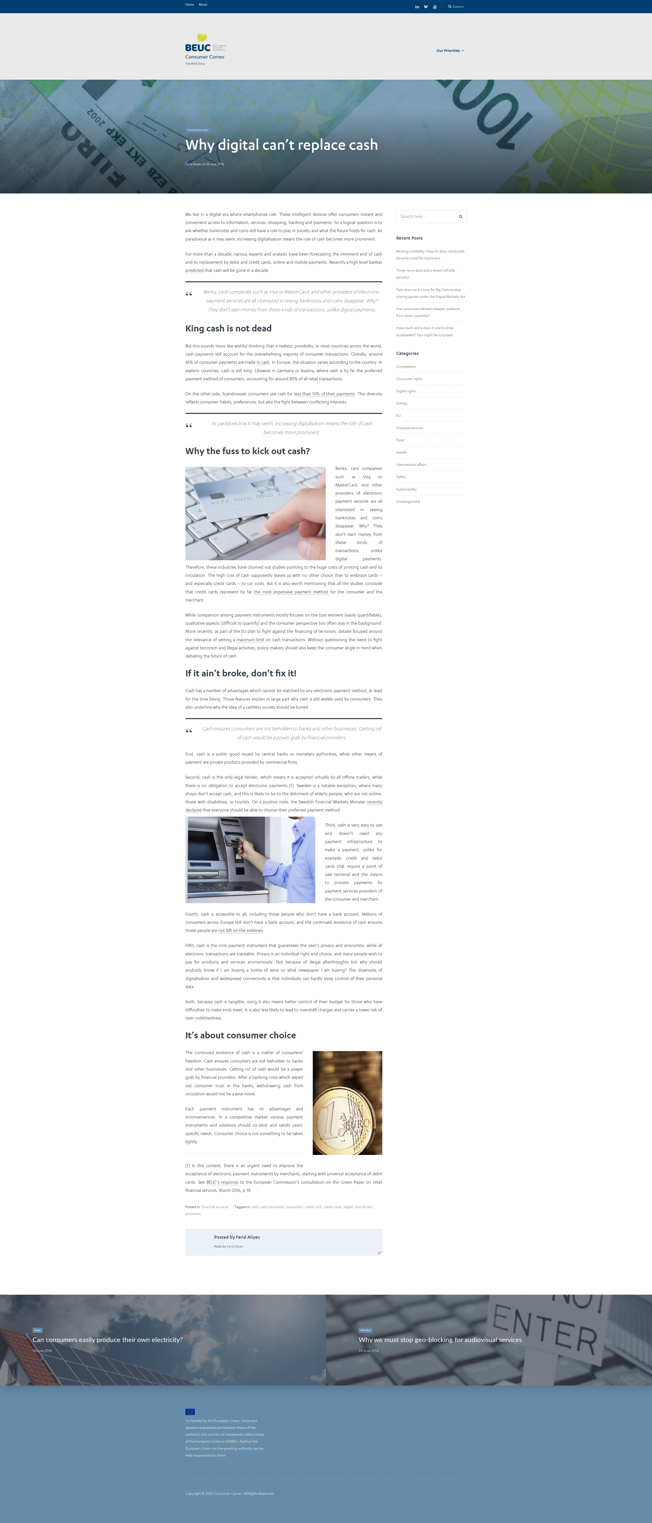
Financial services (197, 130)
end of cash (364, 1207)
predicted (194, 270)
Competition (406, 366)
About (203, 5)
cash (255, 1207)
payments (193, 1213)
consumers (294, 1207)
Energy (402, 403)
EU (398, 415)
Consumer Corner (205, 57)
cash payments (272, 1207)
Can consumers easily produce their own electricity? (108, 1340)
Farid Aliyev (193, 164)
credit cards (332, 1207)
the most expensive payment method (291, 591)
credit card (313, 1207)
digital (348, 1207)
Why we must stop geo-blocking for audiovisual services (440, 1340)
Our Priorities (448, 51)
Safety (401, 476)
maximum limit (250, 639)
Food (400, 440)
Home (189, 5)
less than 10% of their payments (324, 393)
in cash (263, 362)
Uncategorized (408, 501)
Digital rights (406, 391)
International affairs (411, 464)
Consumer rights (409, 378)
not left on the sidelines (240, 930)
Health (401, 452)
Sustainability (406, 489)
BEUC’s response (222, 1182)
